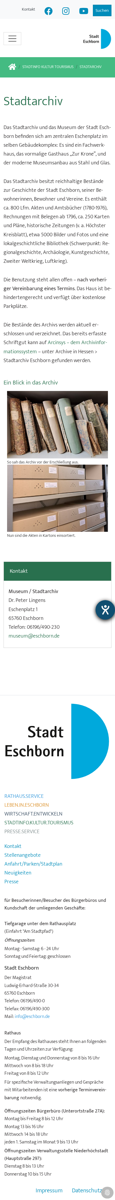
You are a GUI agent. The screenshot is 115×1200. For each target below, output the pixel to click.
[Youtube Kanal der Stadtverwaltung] (83, 12)
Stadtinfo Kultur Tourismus (47, 67)
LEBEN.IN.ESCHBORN (26, 805)
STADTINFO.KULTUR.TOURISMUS (38, 822)
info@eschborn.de (32, 1016)
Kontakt (28, 9)
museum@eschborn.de (34, 636)
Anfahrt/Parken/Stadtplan (33, 864)
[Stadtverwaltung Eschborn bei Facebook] (49, 12)
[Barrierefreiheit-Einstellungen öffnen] (105, 610)
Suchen (102, 10)
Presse (11, 881)
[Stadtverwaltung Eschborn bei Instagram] (66, 12)
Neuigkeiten (17, 873)
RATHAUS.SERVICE (24, 796)
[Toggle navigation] (12, 38)
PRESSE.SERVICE (22, 831)
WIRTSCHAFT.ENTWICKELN (33, 814)
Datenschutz (87, 1191)
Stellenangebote (22, 855)
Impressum (49, 1191)
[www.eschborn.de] (12, 67)
